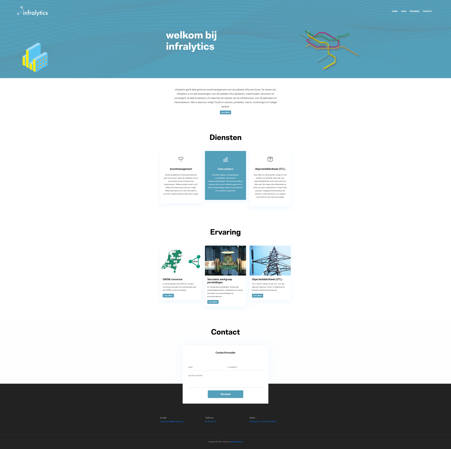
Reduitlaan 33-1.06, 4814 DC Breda (263, 421)
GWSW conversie (172, 279)
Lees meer (225, 112)
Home (395, 11)
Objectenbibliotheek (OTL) (267, 279)
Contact (427, 11)
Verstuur (225, 394)
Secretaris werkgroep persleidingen (219, 281)
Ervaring (414, 11)
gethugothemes (237, 442)
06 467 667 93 (210, 421)
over (403, 11)
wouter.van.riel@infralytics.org (171, 421)
